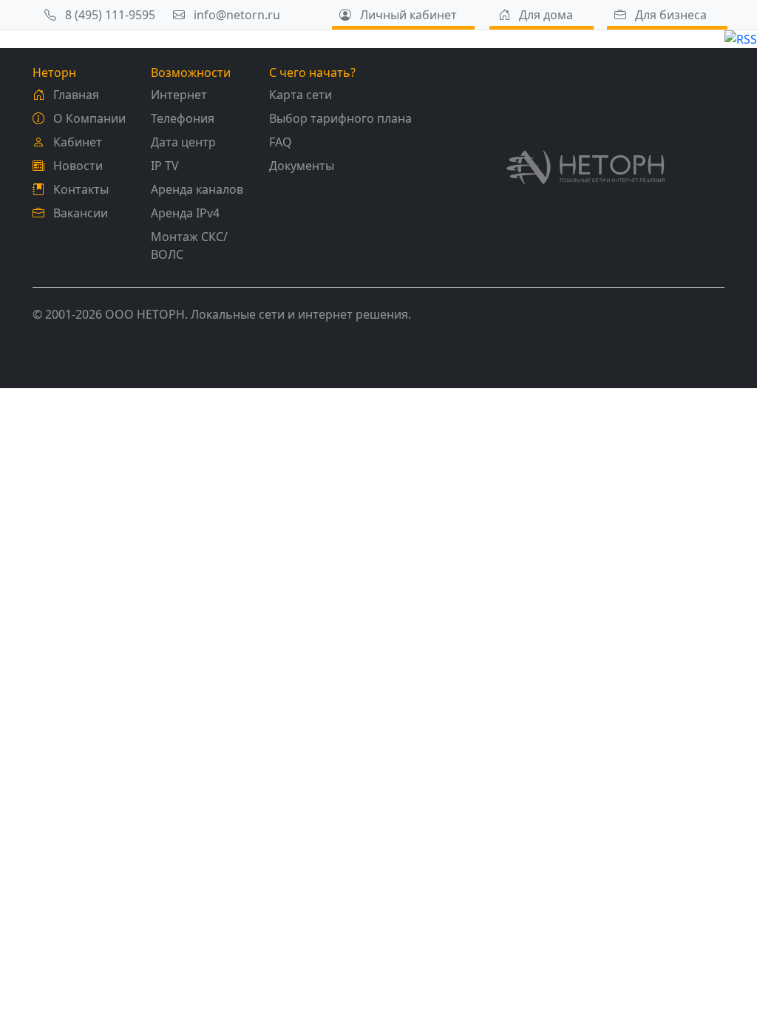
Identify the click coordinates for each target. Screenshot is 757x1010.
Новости (76, 165)
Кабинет (76, 142)
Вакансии (79, 213)
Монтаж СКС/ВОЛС (189, 245)
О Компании (88, 118)
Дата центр (183, 142)
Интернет (179, 95)
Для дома (544, 15)
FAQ (280, 142)
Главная (74, 95)
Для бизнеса (669, 15)
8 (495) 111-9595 (108, 15)
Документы (301, 165)
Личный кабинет (407, 15)
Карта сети (300, 95)
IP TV (165, 165)
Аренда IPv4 (185, 213)
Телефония (182, 118)
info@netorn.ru (235, 15)
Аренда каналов (197, 189)
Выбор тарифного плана (340, 118)
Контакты (79, 189)
